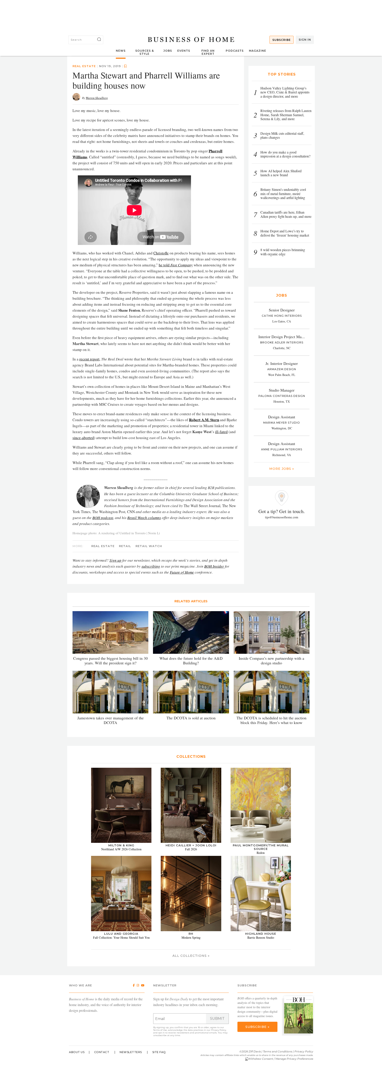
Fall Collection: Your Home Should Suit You (121, 1037)
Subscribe (281, 40)
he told (176, 364)
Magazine (257, 50)
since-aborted (83, 537)
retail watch (149, 645)
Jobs (167, 50)
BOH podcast (102, 617)
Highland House (260, 1033)
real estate (84, 165)
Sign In (305, 39)
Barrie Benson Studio (260, 1037)
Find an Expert (208, 52)
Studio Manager (281, 390)
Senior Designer (282, 310)
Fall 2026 (191, 948)
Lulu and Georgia (121, 1033)
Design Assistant (281, 416)
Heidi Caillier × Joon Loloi (191, 944)
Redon (261, 952)
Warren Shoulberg (97, 197)
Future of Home (182, 671)
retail (125, 645)
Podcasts (235, 50)
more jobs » (281, 469)
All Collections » (191, 1055)
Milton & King (121, 944)
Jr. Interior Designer (281, 363)
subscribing (150, 665)
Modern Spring (191, 1037)
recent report (89, 458)
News (121, 50)
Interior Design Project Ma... (281, 336)
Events (183, 50)
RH (191, 1033)
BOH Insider (214, 665)
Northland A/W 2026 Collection (121, 948)
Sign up (115, 659)
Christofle (161, 352)
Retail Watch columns (144, 617)
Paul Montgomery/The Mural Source (261, 946)
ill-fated (221, 531)
